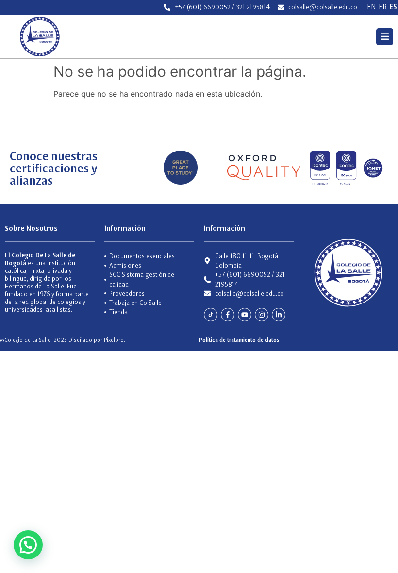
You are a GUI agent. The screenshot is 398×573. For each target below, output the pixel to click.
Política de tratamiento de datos (239, 340)
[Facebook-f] (227, 314)
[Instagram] (261, 314)
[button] (384, 36)
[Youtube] (244, 314)
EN (371, 6)
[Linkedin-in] (278, 314)
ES (393, 6)
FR (383, 6)
